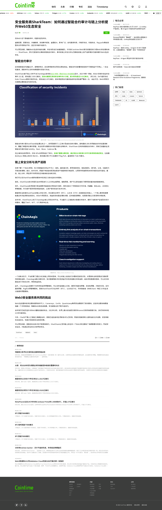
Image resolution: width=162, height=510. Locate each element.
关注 (106, 32)
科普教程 (92, 495)
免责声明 (133, 488)
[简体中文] (133, 7)
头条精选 (92, 486)
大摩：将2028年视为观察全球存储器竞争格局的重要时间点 (37, 365)
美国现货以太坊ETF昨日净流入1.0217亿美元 (32, 378)
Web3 (35, 332)
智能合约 (28, 332)
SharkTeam (19, 332)
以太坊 (120, 13)
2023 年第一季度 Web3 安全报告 (63, 74)
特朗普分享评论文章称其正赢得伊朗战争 (30, 352)
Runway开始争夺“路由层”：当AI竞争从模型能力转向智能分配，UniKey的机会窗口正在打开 (130, 38)
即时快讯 (92, 484)
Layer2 (116, 104)
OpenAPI (112, 488)
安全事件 (79, 484)
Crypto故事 (93, 490)
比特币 (101, 13)
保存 (102, 337)
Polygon (48, 13)
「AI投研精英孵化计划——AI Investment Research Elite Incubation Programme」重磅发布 (129, 77)
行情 (72, 6)
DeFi (70, 493)
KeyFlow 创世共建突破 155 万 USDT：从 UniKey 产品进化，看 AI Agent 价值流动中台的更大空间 (129, 28)
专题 (100, 486)
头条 (63, 6)
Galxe (130, 92)
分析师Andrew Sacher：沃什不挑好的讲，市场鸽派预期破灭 (38, 447)
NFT (70, 495)
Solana (30, 13)
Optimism (139, 92)
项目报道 (21, 337)
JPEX (116, 96)
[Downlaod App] (139, 7)
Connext (132, 96)
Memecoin (142, 100)
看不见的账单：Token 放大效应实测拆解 (127, 67)
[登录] (146, 7)
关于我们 (133, 484)
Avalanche (83, 13)
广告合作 (133, 486)
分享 (108, 337)
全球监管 (71, 488)
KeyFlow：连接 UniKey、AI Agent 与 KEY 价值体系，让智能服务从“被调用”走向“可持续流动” (129, 49)
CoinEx (123, 96)
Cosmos (65, 13)
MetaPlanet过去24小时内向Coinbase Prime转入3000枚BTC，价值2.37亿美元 (45, 401)
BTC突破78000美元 (22, 413)
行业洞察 (92, 488)
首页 (16, 337)
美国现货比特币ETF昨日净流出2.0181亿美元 (32, 390)
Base (124, 92)
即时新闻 (112, 484)
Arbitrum (13, 13)
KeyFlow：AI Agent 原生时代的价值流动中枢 (128, 58)
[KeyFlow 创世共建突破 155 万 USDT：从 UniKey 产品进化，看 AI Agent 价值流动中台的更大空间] (126, 7)
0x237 (17, 33)
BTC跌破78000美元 (22, 436)
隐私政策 (137, 505)
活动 (90, 6)
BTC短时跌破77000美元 (24, 424)
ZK (126, 100)
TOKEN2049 (118, 100)
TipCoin (141, 96)
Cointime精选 (116, 24)
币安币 (139, 13)
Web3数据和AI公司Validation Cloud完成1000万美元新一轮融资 (39, 461)
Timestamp (102, 6)
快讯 (54, 6)
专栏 (81, 6)
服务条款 (144, 505)
